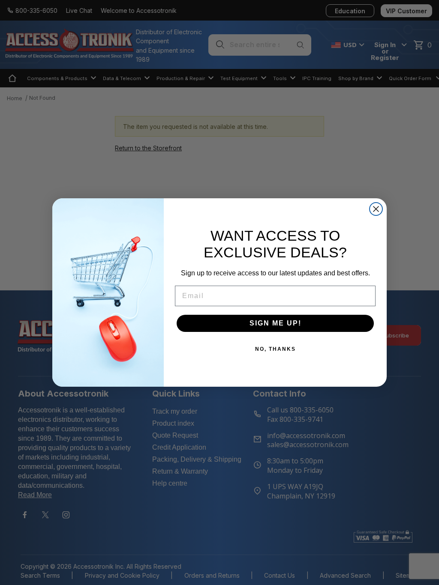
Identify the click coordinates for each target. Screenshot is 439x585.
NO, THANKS (275, 349)
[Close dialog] (376, 209)
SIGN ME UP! (275, 323)
